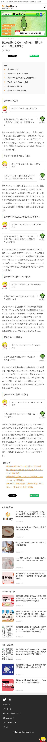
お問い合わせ (7, 709)
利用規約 (5, 727)
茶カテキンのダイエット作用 (18, 73)
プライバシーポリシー (9, 722)
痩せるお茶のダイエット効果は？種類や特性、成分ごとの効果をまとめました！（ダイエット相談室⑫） (24, 469)
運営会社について (8, 718)
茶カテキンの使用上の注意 (17, 90)
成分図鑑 (5, 50)
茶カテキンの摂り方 (15, 86)
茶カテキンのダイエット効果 (18, 82)
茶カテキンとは (13, 69)
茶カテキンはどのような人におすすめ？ (22, 78)
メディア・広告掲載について (12, 713)
